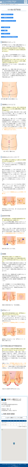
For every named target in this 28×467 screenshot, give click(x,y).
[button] (14, 443)
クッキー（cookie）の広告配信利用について (14, 466)
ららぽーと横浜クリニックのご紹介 (14, 417)
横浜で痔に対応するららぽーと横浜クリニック (17, 464)
